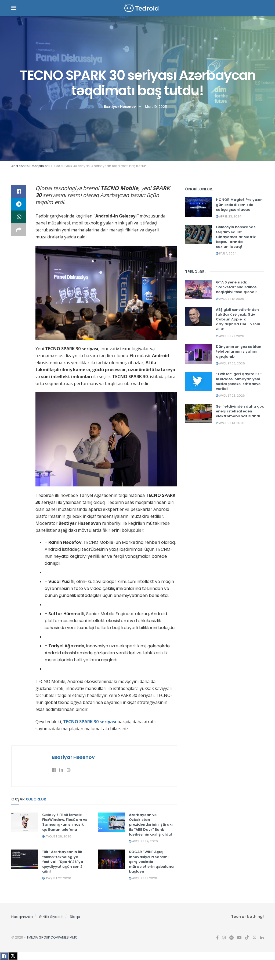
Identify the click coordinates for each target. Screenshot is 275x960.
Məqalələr (40, 166)
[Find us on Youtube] (239, 938)
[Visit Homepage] (141, 8)
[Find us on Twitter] (254, 938)
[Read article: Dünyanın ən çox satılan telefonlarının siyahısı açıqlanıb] (198, 354)
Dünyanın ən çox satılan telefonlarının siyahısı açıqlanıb (238, 351)
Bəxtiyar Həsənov (120, 106)
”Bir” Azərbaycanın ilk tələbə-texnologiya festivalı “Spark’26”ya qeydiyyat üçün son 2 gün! (62, 861)
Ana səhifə (19, 166)
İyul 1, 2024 (227, 253)
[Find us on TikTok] (247, 938)
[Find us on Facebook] (217, 938)
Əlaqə (75, 916)
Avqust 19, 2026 (231, 299)
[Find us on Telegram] (231, 938)
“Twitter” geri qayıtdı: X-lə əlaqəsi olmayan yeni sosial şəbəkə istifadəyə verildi (239, 381)
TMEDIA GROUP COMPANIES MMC (52, 937)
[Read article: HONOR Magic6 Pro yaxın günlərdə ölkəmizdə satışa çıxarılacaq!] (198, 207)
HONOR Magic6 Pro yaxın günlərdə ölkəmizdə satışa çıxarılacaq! (239, 204)
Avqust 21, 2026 (144, 878)
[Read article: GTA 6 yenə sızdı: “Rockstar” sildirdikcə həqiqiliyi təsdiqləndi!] (198, 289)
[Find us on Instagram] (224, 938)
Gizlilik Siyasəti (51, 916)
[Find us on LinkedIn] (262, 938)
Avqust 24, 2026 (144, 841)
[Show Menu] (13, 8)
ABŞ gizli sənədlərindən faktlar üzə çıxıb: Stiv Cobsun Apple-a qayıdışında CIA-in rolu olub (238, 319)
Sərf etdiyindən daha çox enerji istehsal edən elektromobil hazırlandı (240, 411)
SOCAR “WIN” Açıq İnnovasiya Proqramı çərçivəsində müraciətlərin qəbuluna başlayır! (151, 861)
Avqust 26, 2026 (58, 836)
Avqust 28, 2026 (231, 363)
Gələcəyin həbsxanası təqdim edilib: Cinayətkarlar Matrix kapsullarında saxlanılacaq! (236, 236)
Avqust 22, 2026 (58, 878)
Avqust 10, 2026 (231, 423)
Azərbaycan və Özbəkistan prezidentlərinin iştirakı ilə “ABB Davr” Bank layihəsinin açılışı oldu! (151, 824)
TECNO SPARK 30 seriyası (89, 722)
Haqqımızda (22, 916)
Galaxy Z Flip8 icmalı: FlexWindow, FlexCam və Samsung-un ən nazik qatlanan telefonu (64, 822)
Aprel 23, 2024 (229, 216)
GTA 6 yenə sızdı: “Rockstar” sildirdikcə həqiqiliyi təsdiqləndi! (236, 287)
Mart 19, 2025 (156, 106)
